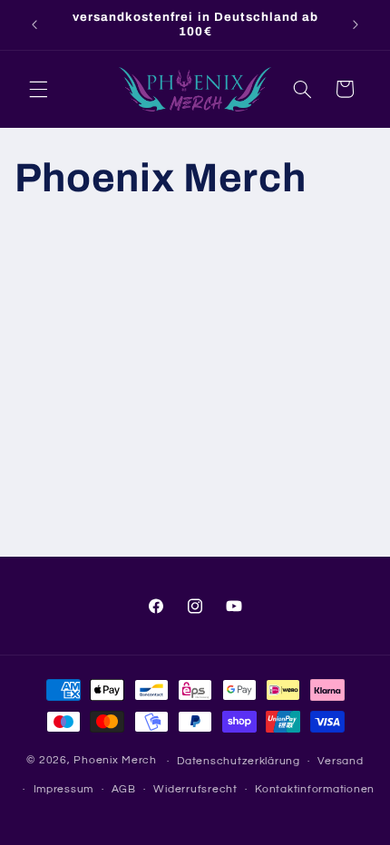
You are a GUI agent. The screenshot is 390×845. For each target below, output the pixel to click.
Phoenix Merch (115, 761)
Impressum (64, 789)
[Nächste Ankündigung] (355, 24)
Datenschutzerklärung (238, 761)
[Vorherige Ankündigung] (34, 24)
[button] (38, 89)
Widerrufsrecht (195, 789)
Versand (340, 761)
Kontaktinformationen (315, 789)
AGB (124, 789)
